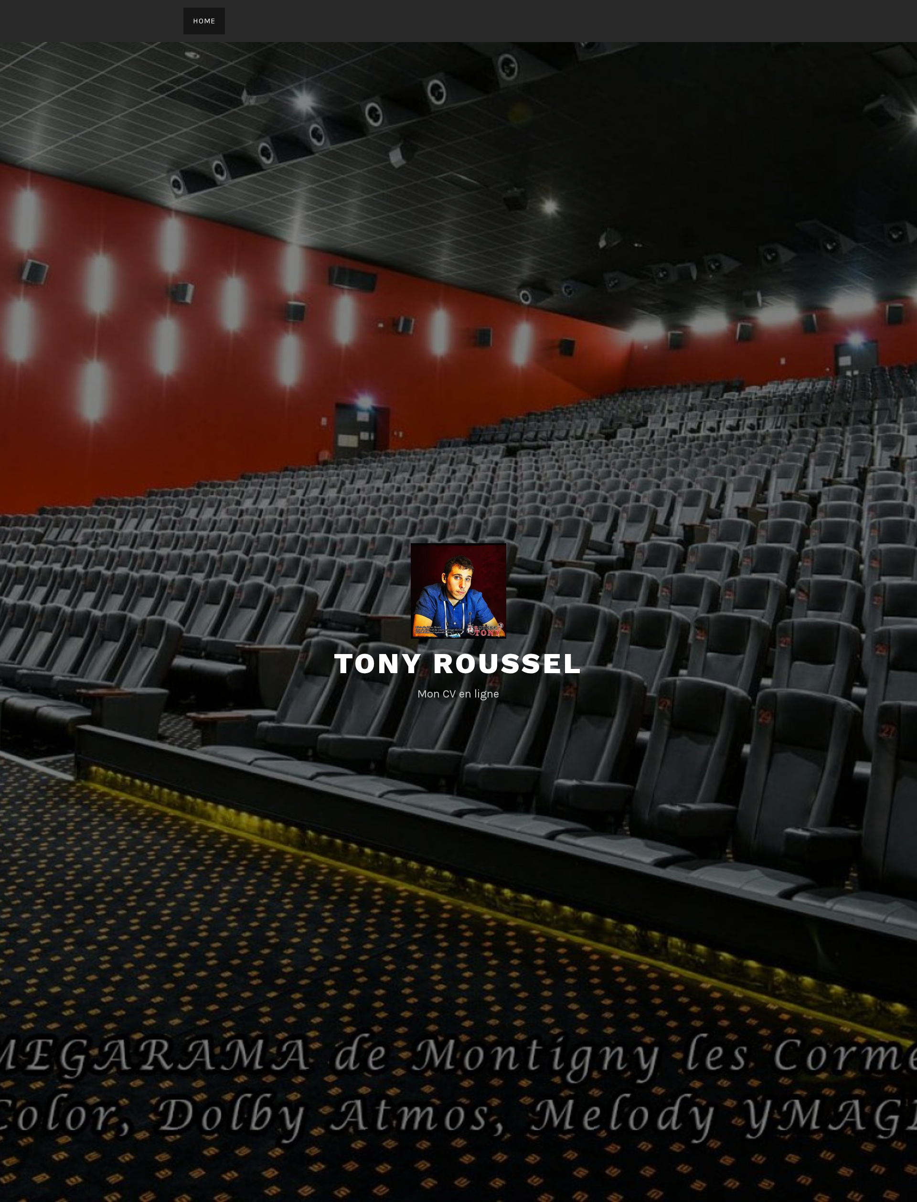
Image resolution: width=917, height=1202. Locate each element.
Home (204, 20)
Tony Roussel (458, 663)
